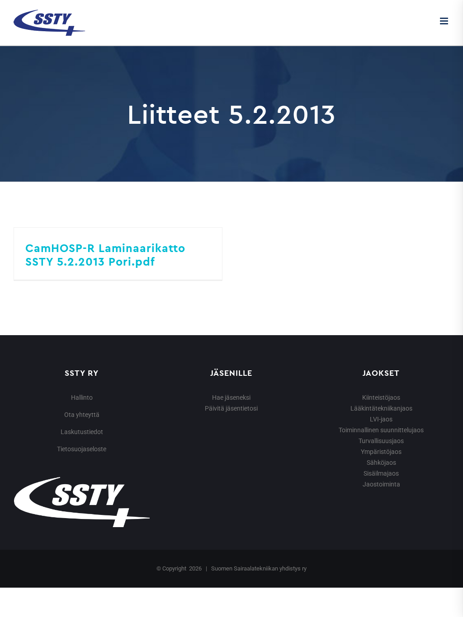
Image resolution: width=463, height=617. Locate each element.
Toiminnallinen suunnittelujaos (381, 430)
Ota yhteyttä (81, 414)
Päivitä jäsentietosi (231, 408)
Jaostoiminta (381, 484)
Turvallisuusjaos (381, 440)
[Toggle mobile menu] (444, 21)
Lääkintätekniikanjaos (381, 408)
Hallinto (82, 397)
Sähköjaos (381, 462)
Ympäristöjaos (381, 451)
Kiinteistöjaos (381, 397)
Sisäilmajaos (381, 473)
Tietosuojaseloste (81, 449)
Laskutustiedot (82, 431)
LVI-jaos (381, 419)
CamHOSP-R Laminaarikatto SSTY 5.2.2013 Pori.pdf (105, 255)
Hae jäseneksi (231, 397)
